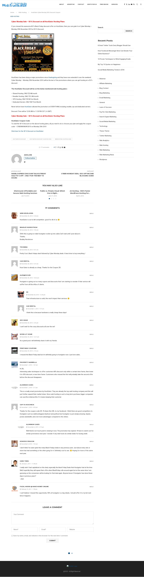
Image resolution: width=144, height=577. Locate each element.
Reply (92, 213)
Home (12, 12)
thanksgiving (52, 77)
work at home (26, 334)
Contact (81, 4)
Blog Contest (103, 88)
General (102, 102)
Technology (103, 126)
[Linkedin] (129, 4)
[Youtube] (131, 4)
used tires (24, 461)
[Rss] (134, 4)
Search (100, 27)
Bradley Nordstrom (28, 227)
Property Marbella (28, 362)
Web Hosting (23, 12)
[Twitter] (126, 4)
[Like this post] (56, 147)
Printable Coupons (28, 348)
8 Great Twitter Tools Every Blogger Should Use (114, 45)
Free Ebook (104, 4)
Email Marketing (104, 98)
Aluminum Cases (26, 385)
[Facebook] (124, 4)
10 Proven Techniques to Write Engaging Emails (114, 59)
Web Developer (26, 213)
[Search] (137, 4)
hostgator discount (19, 139)
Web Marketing (104, 150)
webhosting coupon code (63, 139)
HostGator (28, 107)
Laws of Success (105, 107)
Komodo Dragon (27, 441)
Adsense (102, 79)
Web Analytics (104, 140)
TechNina (24, 247)
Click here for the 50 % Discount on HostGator (27, 131)
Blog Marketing (104, 93)
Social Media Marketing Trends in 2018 (111, 70)
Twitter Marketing (105, 136)
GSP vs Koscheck (27, 404)
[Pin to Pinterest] (62, 147)
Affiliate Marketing (105, 83)
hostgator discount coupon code (40, 139)
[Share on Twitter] (60, 147)
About (61, 4)
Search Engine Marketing (107, 117)
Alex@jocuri (25, 275)
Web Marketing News (106, 155)
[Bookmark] (141, 4)
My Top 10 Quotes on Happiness (109, 64)
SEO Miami (24, 320)
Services (114, 4)
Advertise (71, 4)
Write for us (92, 4)
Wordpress (103, 159)
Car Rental (24, 261)
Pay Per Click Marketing (107, 112)
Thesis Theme (104, 131)
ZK (27, 292)
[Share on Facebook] (58, 147)
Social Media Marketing (107, 121)
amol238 (28, 155)
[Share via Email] (64, 147)
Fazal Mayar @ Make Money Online (34, 486)
